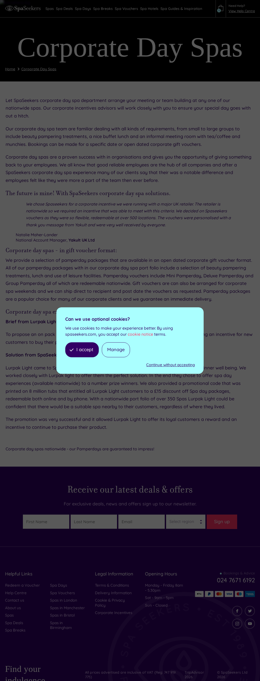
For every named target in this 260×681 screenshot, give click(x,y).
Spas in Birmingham (61, 625)
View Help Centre (242, 11)
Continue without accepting (170, 364)
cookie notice (140, 334)
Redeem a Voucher (22, 585)
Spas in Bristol (62, 615)
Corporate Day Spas (38, 69)
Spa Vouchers (62, 592)
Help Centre (16, 592)
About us (13, 607)
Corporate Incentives (113, 612)
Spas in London (63, 600)
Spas (9, 615)
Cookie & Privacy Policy (110, 603)
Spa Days (58, 585)
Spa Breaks (15, 630)
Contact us (14, 600)
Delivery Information (113, 592)
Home (10, 69)
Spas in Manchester (67, 607)
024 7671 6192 (236, 580)
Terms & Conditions (112, 585)
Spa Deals (14, 622)
